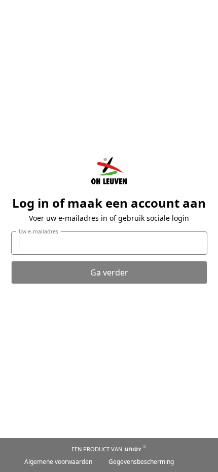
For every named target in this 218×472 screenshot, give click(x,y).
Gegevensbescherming (141, 461)
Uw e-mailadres (38, 230)
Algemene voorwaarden (58, 461)
